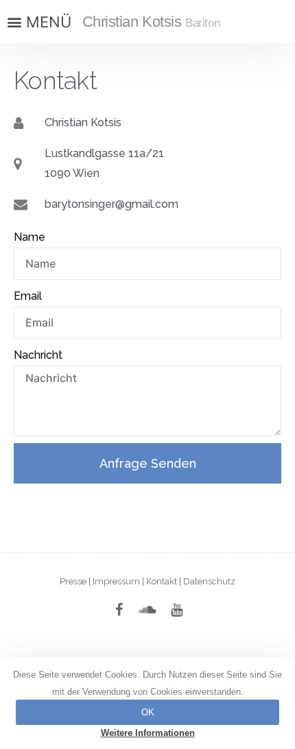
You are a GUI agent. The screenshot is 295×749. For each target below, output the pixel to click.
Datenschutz (209, 581)
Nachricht (38, 354)
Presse (73, 581)
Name (29, 236)
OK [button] (147, 712)
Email (28, 295)
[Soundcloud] (147, 610)
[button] (37, 21)
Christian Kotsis (151, 21)
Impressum (116, 581)
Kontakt (161, 581)
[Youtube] (176, 610)
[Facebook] (119, 610)
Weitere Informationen (148, 733)
